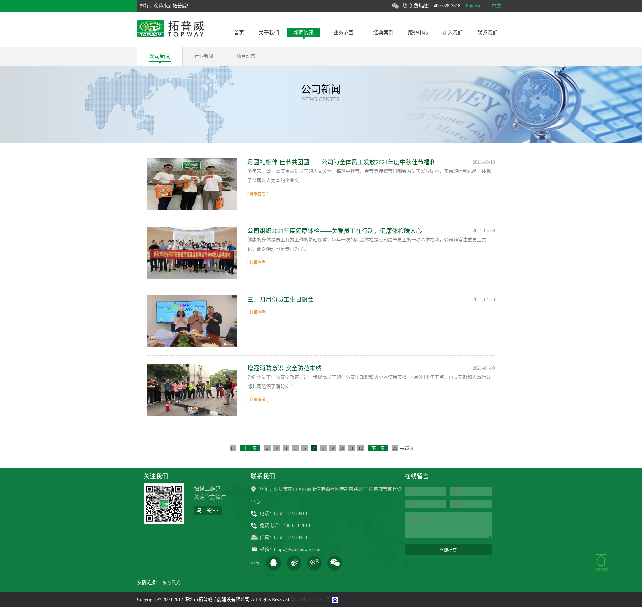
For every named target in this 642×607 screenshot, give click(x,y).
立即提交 (448, 550)
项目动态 (246, 56)
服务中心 (418, 32)
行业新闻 (203, 56)
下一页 (378, 448)
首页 (239, 32)
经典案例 (383, 32)
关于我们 (269, 32)
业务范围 (343, 32)
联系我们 (487, 32)
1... (233, 448)
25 (395, 448)
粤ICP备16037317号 (310, 599)
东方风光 (171, 582)
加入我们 (453, 32)
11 (351, 448)
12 (360, 448)
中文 (496, 5)
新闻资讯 (304, 32)
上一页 (250, 448)
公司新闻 (160, 56)
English (473, 5)
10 (342, 448)
